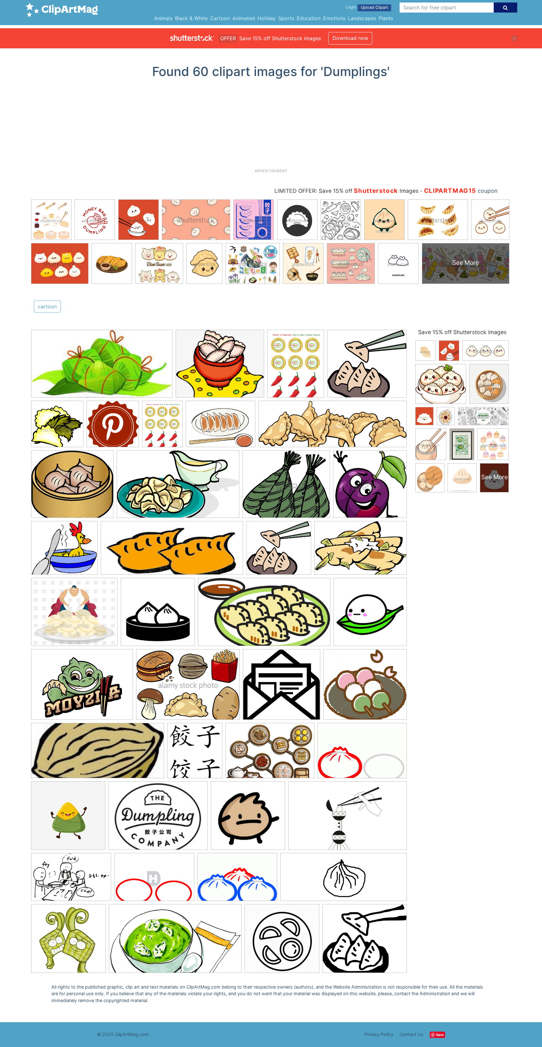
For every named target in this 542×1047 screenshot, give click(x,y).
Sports (286, 18)
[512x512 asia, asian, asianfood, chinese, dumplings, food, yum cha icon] (282, 941)
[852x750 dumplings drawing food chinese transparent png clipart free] (364, 941)
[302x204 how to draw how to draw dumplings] (237, 880)
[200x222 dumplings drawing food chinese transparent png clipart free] (194, 753)
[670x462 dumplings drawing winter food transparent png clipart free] (270, 753)
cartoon (47, 306)
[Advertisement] (271, 126)
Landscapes (362, 18)
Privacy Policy (378, 1034)
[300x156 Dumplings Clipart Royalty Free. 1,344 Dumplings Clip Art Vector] (101, 366)
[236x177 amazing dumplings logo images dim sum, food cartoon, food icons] (158, 819)
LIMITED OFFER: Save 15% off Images (346, 190)
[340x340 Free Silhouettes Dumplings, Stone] (370, 614)
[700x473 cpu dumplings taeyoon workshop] (71, 880)
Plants (386, 18)
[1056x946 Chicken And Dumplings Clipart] (64, 550)
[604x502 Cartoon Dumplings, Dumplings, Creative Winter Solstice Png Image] (220, 366)
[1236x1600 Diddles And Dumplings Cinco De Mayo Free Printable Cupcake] (162, 427)
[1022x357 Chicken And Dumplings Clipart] (332, 427)
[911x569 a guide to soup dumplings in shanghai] (347, 818)
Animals (163, 18)
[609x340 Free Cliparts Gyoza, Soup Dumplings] (264, 615)
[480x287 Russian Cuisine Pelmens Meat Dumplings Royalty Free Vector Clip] (178, 487)
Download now (350, 38)
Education (309, 18)
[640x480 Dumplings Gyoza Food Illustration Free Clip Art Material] (220, 427)
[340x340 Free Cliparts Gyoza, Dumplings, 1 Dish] (157, 615)
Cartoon (220, 18)
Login (351, 7)
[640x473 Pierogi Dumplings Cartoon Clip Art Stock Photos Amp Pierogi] (187, 687)
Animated (243, 18)
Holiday (267, 18)
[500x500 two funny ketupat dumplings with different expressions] (68, 941)
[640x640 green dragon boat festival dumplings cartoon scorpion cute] (68, 818)
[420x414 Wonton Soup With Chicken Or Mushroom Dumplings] (281, 687)
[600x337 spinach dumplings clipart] (175, 941)
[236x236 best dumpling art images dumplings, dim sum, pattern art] (248, 818)
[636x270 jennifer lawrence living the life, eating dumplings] (343, 880)
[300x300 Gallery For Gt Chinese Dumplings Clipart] (57, 427)
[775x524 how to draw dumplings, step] (362, 753)
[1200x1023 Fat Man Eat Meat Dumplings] (74, 615)
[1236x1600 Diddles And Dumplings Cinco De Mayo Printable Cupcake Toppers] (296, 366)
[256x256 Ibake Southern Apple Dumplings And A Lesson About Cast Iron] (113, 427)
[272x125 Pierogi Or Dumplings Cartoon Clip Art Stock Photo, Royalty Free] (97, 753)
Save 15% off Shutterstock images (462, 332)
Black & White (191, 18)
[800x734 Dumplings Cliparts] (366, 366)
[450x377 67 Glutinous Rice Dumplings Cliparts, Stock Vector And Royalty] (286, 487)
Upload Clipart (374, 7)
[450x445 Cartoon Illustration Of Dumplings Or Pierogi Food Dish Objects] (369, 487)
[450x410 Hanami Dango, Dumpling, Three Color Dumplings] (365, 687)
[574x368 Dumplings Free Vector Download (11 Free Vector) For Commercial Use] (360, 550)
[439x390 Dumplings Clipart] (72, 487)
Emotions (334, 18)
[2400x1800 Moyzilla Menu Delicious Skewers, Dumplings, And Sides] (82, 687)
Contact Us (411, 1034)
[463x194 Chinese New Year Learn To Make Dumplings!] (172, 551)
